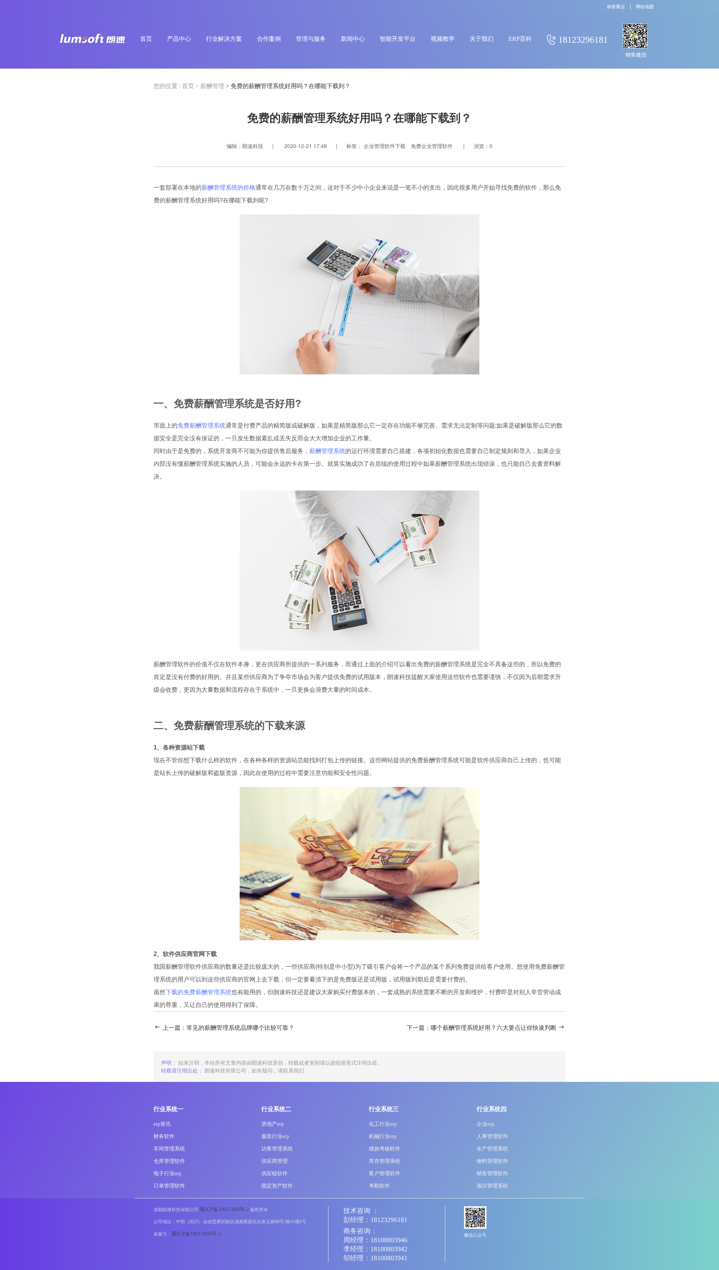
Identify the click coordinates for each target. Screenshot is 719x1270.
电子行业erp (167, 1173)
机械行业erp (383, 1136)
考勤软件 (379, 1186)
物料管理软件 (492, 1161)
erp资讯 (162, 1124)
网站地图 (645, 6)
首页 (188, 86)
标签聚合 (616, 6)
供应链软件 (274, 1173)
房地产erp (272, 1124)
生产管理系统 (492, 1149)
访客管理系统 (277, 1149)
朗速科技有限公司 (225, 1070)
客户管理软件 (384, 1173)
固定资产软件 (277, 1186)
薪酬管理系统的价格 (228, 187)
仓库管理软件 (169, 1161)
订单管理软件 (169, 1186)
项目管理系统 (492, 1186)
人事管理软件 (492, 1136)
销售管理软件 (492, 1173)
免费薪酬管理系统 (201, 425)
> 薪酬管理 (209, 86)
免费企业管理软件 (432, 146)
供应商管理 (274, 1161)
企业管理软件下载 (385, 146)
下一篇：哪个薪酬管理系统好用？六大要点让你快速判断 (481, 1028)
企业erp (485, 1124)
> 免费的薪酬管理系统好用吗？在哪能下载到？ (288, 86)
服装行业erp (275, 1136)
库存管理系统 (384, 1161)
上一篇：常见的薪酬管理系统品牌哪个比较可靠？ (228, 1028)
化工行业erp (383, 1124)
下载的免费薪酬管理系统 (198, 992)
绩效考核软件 (384, 1149)
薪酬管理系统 (327, 451)
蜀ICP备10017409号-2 (224, 1209)
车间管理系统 (169, 1149)
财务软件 (164, 1136)
